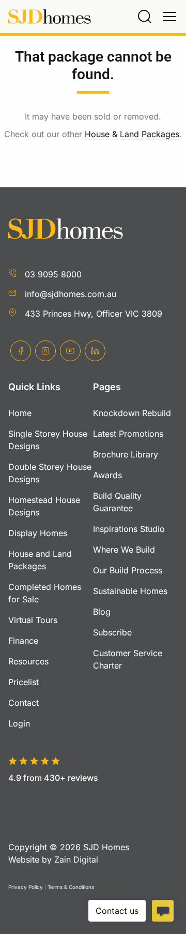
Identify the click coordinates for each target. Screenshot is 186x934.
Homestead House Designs (44, 506)
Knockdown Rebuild (132, 413)
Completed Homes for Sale (44, 593)
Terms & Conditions (71, 887)
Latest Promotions (128, 433)
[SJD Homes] (49, 16)
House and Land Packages (40, 559)
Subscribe (112, 632)
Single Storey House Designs (47, 439)
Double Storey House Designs (49, 473)
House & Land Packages (132, 134)
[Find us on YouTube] (70, 350)
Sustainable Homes (130, 591)
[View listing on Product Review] (63, 795)
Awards (107, 475)
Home (20, 413)
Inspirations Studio (129, 529)
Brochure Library (125, 454)
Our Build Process (127, 570)
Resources (28, 661)
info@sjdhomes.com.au (70, 294)
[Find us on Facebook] (20, 350)
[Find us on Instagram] (45, 350)
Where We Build (124, 549)
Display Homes (37, 533)
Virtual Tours (32, 620)
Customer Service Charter (127, 659)
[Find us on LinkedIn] (95, 350)
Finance (23, 640)
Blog (102, 611)
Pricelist (23, 682)
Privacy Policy (25, 887)
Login (19, 723)
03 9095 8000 (53, 274)
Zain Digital (76, 859)
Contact (23, 703)
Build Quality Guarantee (117, 502)
